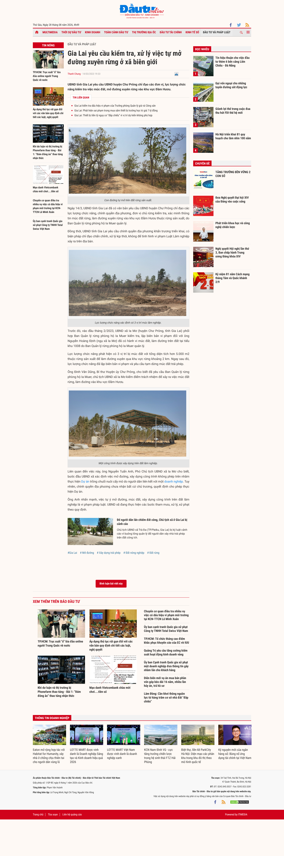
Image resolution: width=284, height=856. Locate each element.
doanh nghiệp (173, 481)
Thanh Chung (74, 74)
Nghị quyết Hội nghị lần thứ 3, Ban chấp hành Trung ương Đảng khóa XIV (232, 252)
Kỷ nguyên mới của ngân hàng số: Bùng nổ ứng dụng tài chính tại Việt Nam (234, 754)
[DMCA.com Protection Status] (239, 802)
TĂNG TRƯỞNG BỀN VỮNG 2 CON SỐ (232, 174)
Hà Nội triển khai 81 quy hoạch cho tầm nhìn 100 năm (233, 136)
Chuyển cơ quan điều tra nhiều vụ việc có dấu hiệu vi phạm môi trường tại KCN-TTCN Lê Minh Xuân (166, 615)
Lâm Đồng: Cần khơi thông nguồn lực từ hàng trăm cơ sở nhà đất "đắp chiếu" (166, 697)
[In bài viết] (176, 74)
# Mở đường (87, 552)
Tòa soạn (53, 814)
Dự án (85, 481)
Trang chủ (38, 814)
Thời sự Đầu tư (71, 32)
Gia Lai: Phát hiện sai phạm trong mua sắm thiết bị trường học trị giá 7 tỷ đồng (116, 110)
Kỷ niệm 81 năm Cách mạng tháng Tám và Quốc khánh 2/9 (232, 278)
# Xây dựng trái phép (108, 552)
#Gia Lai (72, 552)
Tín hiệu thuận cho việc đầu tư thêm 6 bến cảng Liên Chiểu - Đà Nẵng (232, 61)
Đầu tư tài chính (171, 32)
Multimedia (50, 32)
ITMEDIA (242, 814)
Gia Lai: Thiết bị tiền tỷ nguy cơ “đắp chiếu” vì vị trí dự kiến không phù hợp (113, 115)
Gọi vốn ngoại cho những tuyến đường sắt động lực (231, 85)
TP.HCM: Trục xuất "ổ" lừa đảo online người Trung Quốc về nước (46, 76)
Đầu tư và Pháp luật (216, 32)
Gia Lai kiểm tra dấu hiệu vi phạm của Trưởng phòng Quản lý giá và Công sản (115, 105)
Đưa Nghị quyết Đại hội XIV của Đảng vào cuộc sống (232, 199)
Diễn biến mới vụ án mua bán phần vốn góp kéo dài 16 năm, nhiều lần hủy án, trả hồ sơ (165, 682)
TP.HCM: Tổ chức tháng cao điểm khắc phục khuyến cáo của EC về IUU (166, 640)
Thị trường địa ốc (144, 32)
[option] (49, 744)
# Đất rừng (153, 552)
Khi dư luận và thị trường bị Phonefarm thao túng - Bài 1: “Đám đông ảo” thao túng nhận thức (59, 692)
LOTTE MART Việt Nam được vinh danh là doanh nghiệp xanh (122, 754)
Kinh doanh (92, 32)
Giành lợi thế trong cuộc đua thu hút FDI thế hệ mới (232, 110)
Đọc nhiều (202, 49)
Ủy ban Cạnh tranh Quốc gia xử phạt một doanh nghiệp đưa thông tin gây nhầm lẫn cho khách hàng (166, 666)
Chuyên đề (202, 163)
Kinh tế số (192, 32)
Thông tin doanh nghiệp (52, 718)
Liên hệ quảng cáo (72, 814)
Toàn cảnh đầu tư (116, 32)
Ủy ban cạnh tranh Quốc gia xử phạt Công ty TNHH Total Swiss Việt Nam (48, 225)
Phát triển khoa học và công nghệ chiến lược (232, 225)
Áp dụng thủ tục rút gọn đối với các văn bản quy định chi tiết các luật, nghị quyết (48, 113)
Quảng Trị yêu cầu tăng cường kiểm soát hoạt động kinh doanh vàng (165, 652)
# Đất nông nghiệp (133, 552)
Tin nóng (48, 45)
